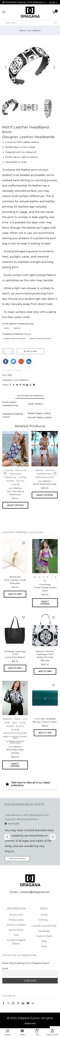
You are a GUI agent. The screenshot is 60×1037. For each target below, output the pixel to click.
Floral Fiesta (45, 584)
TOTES (15, 654)
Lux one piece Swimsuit (15, 493)
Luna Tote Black (15, 657)
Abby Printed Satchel (45, 659)
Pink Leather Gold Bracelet (15, 582)
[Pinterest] (20, 385)
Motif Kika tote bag (44, 484)
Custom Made (44, 930)
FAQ (16, 929)
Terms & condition (16, 919)
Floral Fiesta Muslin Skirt (45, 589)
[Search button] (55, 23)
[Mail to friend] (23, 385)
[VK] (17, 385)
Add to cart (31, 351)
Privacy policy (16, 914)
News (44, 941)
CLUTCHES (40, 719)
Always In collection (45, 651)
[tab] (30, 395)
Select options (15, 505)
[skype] (33, 385)
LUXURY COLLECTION (44, 920)
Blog (44, 936)
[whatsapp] (30, 385)
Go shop (53, 2)
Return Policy (16, 924)
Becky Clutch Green (45, 722)
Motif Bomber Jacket (15, 751)
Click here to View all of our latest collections (30, 784)
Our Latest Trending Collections (22, 532)
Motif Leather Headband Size (18, 323)
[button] (4, 2)
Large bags (20, 651)
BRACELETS (15, 577)
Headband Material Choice (16, 334)
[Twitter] (10, 385)
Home (22, 30)
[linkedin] (27, 385)
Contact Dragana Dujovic (16, 936)
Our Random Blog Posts (24, 804)
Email (5, 963)
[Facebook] (13, 385)
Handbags (9, 651)
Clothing (43, 914)
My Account (16, 909)
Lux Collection (34, 30)
